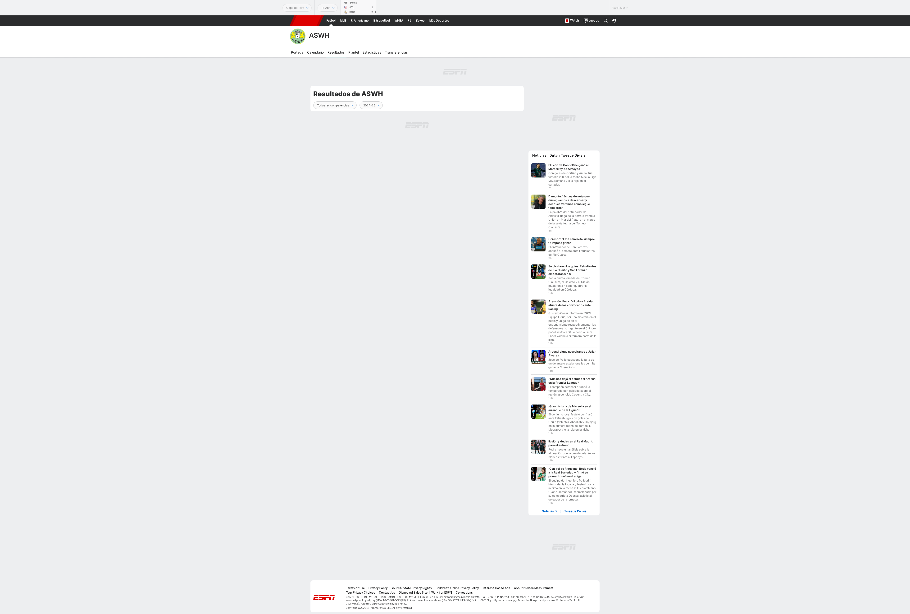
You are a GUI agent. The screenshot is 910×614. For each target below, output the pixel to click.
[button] (606, 21)
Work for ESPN (441, 592)
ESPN (307, 20)
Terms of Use (355, 588)
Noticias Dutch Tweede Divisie (564, 511)
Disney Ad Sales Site (413, 592)
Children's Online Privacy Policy (457, 588)
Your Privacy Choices (360, 592)
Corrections (464, 592)
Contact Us (387, 592)
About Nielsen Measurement (534, 588)
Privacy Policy (378, 588)
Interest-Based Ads (496, 588)
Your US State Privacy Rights (411, 588)
